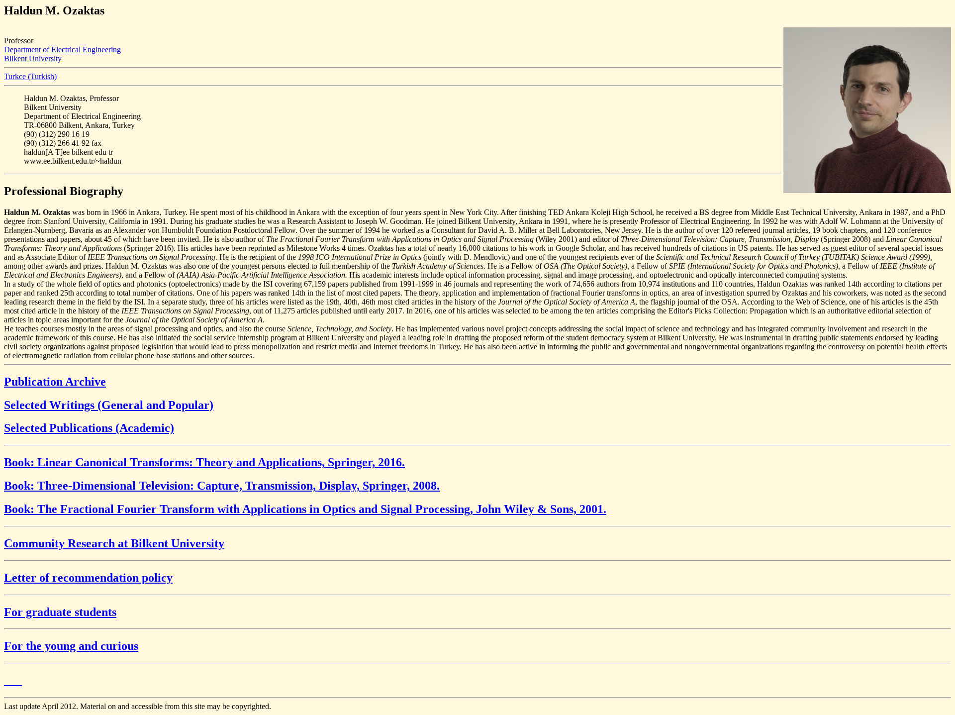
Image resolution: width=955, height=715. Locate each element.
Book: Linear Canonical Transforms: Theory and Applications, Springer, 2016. (204, 462)
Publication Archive (55, 381)
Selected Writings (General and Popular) (108, 405)
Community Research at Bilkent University (114, 543)
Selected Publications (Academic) (89, 427)
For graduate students (60, 612)
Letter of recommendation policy (88, 577)
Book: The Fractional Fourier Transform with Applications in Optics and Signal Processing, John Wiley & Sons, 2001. (305, 509)
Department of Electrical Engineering (62, 49)
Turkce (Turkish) (30, 76)
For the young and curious (71, 645)
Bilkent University (33, 58)
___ (13, 680)
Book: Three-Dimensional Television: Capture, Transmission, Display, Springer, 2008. (222, 485)
